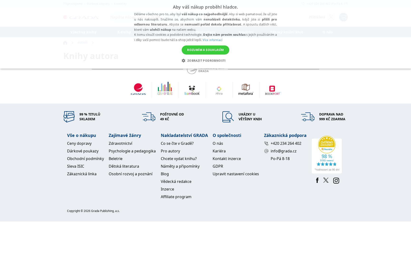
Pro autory (170, 151)
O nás (218, 143)
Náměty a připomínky (180, 166)
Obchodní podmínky (85, 158)
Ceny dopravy (79, 143)
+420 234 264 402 (286, 143)
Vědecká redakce (176, 181)
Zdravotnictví (120, 143)
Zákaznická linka (82, 173)
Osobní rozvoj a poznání (130, 173)
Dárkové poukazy (82, 151)
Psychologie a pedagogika (132, 151)
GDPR (218, 166)
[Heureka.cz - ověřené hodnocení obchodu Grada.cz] (327, 155)
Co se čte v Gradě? (177, 143)
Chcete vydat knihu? (179, 158)
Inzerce (167, 189)
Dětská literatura (124, 166)
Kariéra (219, 151)
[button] (205, 60)
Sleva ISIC (75, 166)
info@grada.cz (284, 151)
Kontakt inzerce (227, 158)
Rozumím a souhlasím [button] (205, 50)
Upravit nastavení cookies (236, 173)
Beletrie (115, 158)
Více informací (212, 40)
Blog (165, 173)
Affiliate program (176, 196)
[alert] (205, 34)
